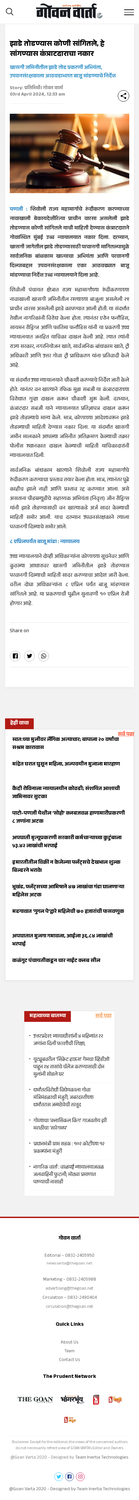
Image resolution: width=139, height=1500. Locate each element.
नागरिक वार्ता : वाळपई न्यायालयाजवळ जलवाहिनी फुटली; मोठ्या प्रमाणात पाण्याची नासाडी (68, 1175)
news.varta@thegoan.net (69, 1263)
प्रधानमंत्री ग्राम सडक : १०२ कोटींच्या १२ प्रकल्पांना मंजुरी (69, 1148)
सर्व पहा (126, 734)
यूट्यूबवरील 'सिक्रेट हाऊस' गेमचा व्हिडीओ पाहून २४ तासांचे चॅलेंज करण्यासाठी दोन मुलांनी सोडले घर (71, 1068)
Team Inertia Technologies (102, 1458)
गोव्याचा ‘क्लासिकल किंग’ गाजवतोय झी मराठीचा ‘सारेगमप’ (70, 1125)
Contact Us (69, 1360)
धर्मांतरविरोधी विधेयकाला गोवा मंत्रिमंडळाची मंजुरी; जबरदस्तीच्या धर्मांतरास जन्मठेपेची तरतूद (63, 1098)
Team (69, 1351)
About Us (69, 1343)
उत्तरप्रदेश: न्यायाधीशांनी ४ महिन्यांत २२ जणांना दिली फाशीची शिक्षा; (68, 1040)
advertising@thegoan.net (69, 1289)
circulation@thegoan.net (69, 1307)
